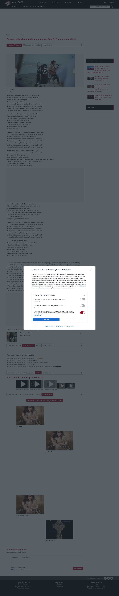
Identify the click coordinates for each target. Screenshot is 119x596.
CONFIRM (46, 319)
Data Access (59, 326)
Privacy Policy (70, 326)
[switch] (82, 299)
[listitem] (59, 295)
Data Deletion (49, 326)
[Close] (91, 270)
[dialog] (59, 298)
